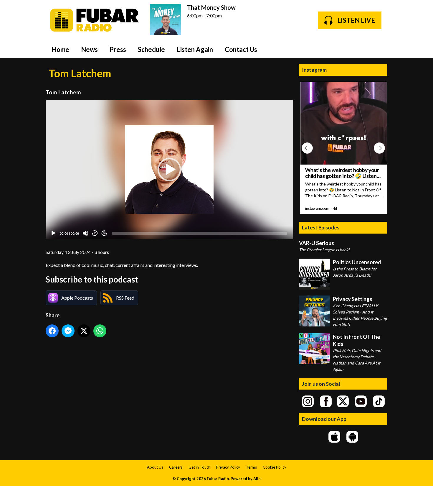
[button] (169, 169)
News (89, 49)
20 (95, 233)
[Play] (53, 233)
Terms (251, 467)
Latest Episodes (320, 227)
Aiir (256, 478)
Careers (176, 467)
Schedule (151, 49)
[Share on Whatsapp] (99, 330)
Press (118, 49)
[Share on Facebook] (52, 330)
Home (60, 49)
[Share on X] (83, 330)
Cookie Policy (274, 467)
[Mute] (85, 233)
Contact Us (241, 49)
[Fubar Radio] (95, 20)
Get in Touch (199, 467)
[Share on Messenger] (68, 330)
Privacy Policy (228, 467)
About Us (155, 467)
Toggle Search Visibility (378, 49)
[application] (169, 169)
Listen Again (195, 49)
